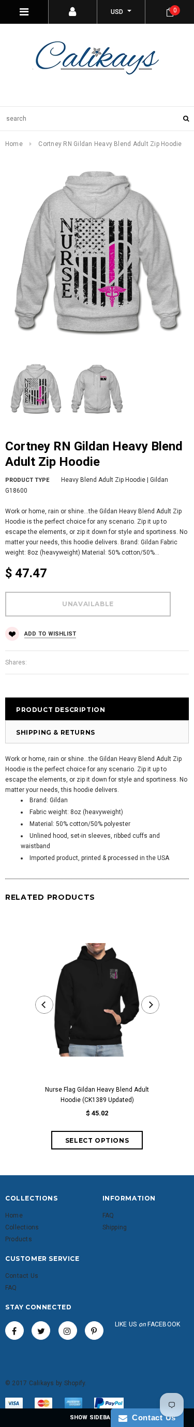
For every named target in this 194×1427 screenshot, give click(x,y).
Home (14, 144)
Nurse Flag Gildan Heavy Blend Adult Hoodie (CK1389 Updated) (97, 1095)
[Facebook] (14, 1330)
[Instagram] (67, 1330)
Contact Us (151, 1417)
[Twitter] (41, 1330)
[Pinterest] (94, 1330)
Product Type (27, 480)
